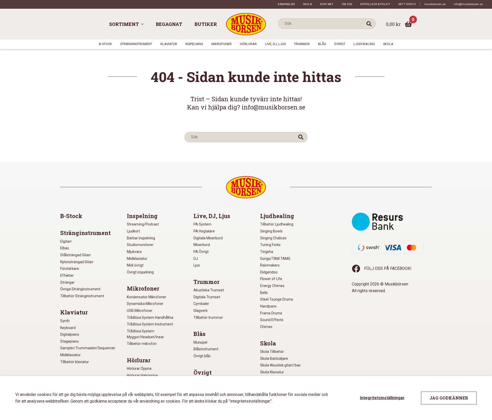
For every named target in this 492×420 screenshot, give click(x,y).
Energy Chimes (272, 286)
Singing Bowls (271, 231)
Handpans (268, 306)
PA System (202, 224)
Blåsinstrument (205, 349)
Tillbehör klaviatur (74, 362)
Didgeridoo (269, 272)
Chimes (266, 327)
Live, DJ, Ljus (275, 44)
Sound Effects (271, 320)
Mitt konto (407, 4)
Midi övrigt (135, 265)
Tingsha (266, 252)
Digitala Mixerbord (208, 238)
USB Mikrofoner (139, 311)
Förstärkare (69, 269)
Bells (264, 293)
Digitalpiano (69, 334)
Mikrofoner (221, 44)
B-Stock (105, 44)
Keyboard (68, 328)
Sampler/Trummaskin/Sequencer (87, 348)
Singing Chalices (273, 238)
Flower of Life (271, 279)
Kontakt (326, 4)
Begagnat (169, 24)
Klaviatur (168, 44)
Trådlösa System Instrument (150, 324)
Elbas (64, 248)
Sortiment (124, 24)
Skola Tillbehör (272, 352)
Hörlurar (248, 44)
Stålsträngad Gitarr (75, 255)
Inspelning (194, 44)
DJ (195, 259)
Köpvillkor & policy (375, 4)
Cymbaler (201, 304)
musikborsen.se (435, 4)
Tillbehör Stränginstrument (82, 296)
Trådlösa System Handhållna (150, 317)
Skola (307, 4)
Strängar (67, 282)
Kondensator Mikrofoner (146, 297)
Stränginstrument (136, 44)
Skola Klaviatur (272, 372)
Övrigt (339, 44)
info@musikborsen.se (468, 4)
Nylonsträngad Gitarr (77, 262)
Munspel (200, 342)
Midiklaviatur (70, 355)
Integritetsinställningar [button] (382, 397)
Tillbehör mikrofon (142, 344)
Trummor (302, 44)
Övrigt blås (202, 356)
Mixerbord (201, 245)
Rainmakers (270, 265)
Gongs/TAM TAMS (275, 259)
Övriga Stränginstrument (80, 289)
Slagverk (200, 311)
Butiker (205, 24)
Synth (65, 321)
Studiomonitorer (140, 245)
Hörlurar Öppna (139, 368)
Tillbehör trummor (208, 317)
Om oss (347, 4)
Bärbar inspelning (141, 238)
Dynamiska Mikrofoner (145, 304)
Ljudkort (133, 231)
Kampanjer (286, 4)
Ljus (196, 265)
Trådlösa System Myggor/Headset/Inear (145, 334)
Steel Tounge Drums (276, 299)
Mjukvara (134, 252)
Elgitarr (66, 241)
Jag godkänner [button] (448, 398)
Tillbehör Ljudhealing (276, 224)
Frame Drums (271, 313)
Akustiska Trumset (208, 290)
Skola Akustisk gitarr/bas (280, 365)
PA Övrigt (201, 252)
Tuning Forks (270, 245)
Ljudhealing (364, 44)
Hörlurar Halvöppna (142, 375)
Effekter (67, 275)
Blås (322, 44)
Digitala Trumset (206, 297)
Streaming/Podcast (143, 224)
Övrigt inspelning (140, 272)
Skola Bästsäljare (274, 358)
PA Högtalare (204, 231)
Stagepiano (69, 341)
